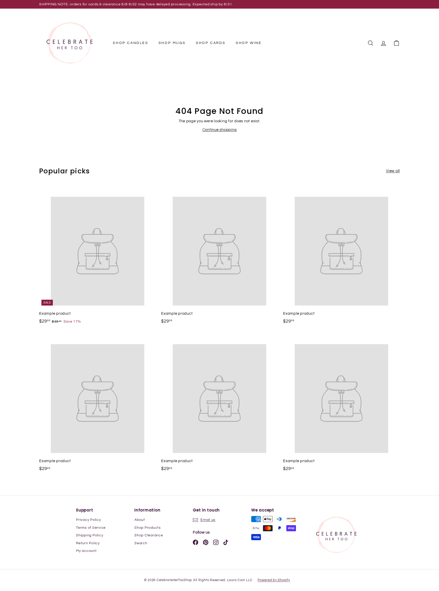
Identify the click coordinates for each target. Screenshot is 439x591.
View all (393, 171)
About (139, 520)
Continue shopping (219, 130)
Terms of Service (91, 527)
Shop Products (147, 527)
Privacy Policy (88, 520)
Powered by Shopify (274, 580)
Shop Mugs (172, 43)
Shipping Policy (89, 535)
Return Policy (88, 543)
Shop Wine (249, 43)
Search (140, 543)
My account (86, 551)
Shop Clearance (148, 535)
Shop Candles (130, 43)
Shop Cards (211, 43)
